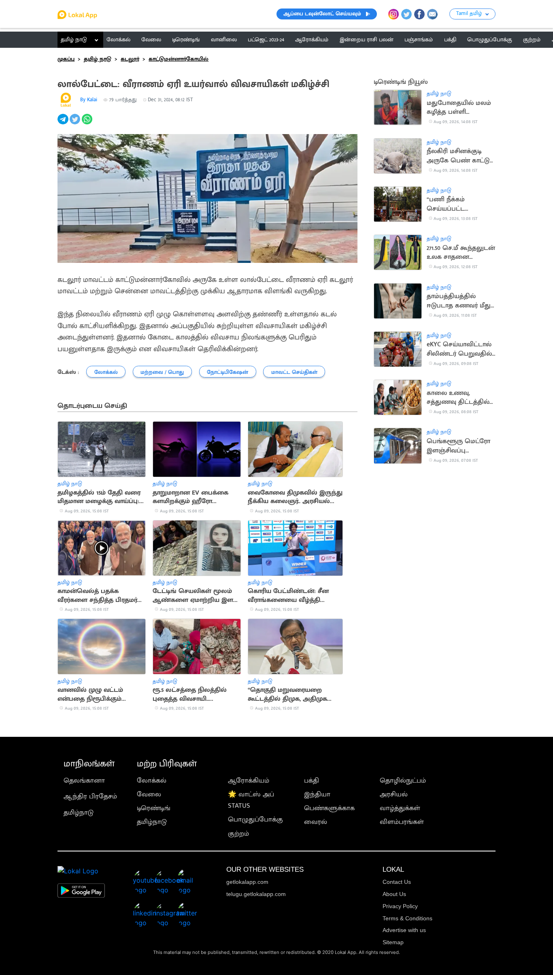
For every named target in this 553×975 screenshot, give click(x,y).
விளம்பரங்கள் (402, 822)
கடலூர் (130, 59)
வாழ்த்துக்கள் (400, 808)
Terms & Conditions (407, 918)
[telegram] (63, 123)
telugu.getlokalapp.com (256, 894)
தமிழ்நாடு (79, 812)
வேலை (149, 794)
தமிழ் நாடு (74, 40)
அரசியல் (394, 794)
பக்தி (311, 780)
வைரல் (315, 822)
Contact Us (397, 882)
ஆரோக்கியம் (248, 780)
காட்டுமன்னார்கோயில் (178, 59)
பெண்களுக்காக (329, 808)
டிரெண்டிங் (153, 808)
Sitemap (393, 942)
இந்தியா (317, 794)
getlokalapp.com (247, 882)
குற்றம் (238, 833)
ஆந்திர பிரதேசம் (90, 796)
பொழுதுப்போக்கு (255, 819)
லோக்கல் (151, 780)
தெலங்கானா (84, 780)
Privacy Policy (400, 906)
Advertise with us (404, 930)
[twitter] (76, 123)
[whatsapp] (88, 123)
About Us (394, 894)
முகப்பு (65, 59)
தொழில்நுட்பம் (403, 780)
